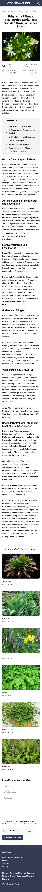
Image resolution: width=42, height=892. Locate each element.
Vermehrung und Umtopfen (19, 144)
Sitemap (5, 867)
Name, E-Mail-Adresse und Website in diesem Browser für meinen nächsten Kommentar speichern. (22, 823)
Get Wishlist (6, 852)
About (4, 860)
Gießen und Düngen (16, 141)
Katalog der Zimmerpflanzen (12, 857)
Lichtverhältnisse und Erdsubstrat (22, 137)
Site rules (5, 864)
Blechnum (6, 767)
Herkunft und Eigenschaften (20, 126)
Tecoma (5, 655)
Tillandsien (6, 581)
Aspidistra (6, 618)
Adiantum (6, 693)
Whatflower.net (18, 3)
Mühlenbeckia (7, 730)
